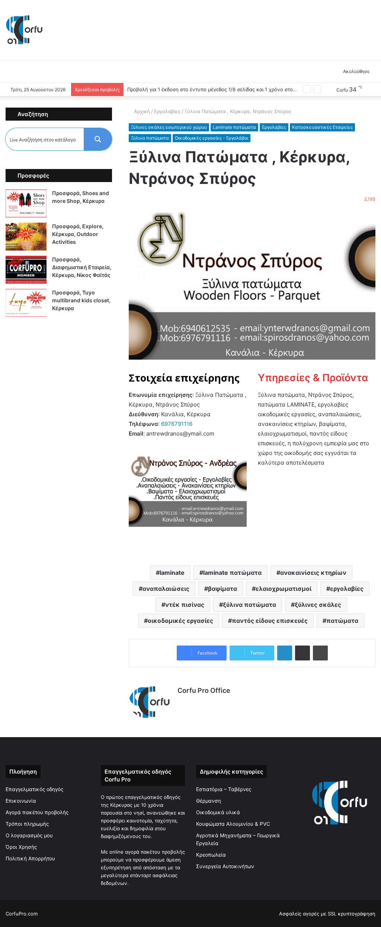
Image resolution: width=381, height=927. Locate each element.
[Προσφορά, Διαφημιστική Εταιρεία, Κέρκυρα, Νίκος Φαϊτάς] (26, 270)
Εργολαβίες (168, 111)
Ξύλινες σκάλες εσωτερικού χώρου (169, 127)
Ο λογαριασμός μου (29, 835)
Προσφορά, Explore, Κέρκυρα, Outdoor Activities (77, 234)
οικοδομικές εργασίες (180, 620)
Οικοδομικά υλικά (218, 812)
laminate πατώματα (232, 572)
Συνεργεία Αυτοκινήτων (225, 866)
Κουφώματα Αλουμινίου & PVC (233, 824)
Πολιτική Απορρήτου (30, 858)
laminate (172, 572)
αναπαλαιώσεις (166, 588)
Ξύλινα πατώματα (150, 138)
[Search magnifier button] (98, 139)
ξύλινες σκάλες (318, 604)
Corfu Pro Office (203, 690)
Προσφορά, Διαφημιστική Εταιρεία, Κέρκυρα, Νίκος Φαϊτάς (81, 267)
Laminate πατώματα (234, 127)
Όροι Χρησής (21, 847)
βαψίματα (222, 588)
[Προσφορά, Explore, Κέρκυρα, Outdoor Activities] (26, 237)
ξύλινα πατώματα (249, 604)
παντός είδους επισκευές (270, 620)
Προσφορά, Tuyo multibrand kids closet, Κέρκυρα (81, 300)
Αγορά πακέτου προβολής (37, 812)
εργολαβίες (347, 588)
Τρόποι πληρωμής (27, 824)
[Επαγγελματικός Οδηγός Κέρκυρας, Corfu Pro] (24, 30)
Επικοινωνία (21, 801)
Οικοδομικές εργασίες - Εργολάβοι (211, 138)
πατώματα (342, 620)
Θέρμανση (208, 801)
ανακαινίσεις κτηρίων (313, 572)
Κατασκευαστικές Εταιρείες (322, 127)
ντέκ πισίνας (184, 604)
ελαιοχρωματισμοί (283, 588)
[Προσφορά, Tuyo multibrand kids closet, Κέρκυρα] (26, 303)
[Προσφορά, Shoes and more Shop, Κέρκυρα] (26, 203)
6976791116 (176, 423)
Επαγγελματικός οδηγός (34, 789)
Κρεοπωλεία (211, 855)
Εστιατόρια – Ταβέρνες (223, 789)
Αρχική (142, 111)
